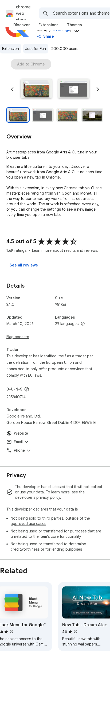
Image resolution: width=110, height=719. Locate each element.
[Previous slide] (12, 89)
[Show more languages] (83, 324)
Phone (19, 450)
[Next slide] (97, 89)
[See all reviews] (23, 265)
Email (18, 441)
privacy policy (48, 497)
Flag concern (17, 336)
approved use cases (28, 523)
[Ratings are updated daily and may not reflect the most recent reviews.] (76, 29)
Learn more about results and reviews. (65, 250)
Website (21, 433)
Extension (10, 48)
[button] (36, 89)
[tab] (21, 25)
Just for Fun (35, 48)
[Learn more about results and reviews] (26, 389)
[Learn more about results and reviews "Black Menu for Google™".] (11, 631)
